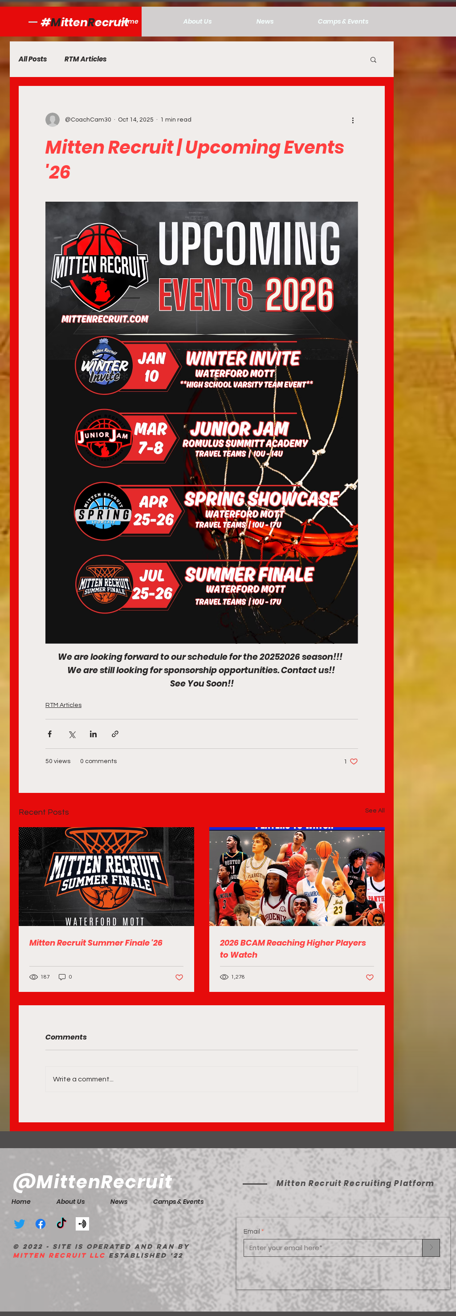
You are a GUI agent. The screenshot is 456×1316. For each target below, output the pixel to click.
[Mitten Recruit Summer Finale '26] (106, 876)
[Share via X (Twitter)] (71, 734)
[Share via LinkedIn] (93, 734)
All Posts (33, 59)
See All (375, 811)
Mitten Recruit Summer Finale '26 (96, 942)
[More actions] (352, 119)
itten (74, 22)
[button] (373, 59)
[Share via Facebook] (49, 734)
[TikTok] (61, 1224)
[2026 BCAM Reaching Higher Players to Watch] (297, 876)
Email (252, 1231)
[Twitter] (19, 1224)
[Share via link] (115, 734)
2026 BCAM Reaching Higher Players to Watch (293, 948)
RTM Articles (85, 59)
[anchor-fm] (82, 1224)
